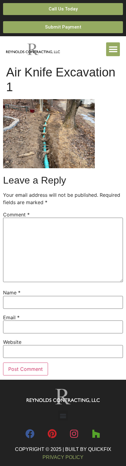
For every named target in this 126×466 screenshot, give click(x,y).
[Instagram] (74, 434)
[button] (113, 49)
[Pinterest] (52, 434)
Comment (16, 214)
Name (11, 292)
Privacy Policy (63, 457)
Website (12, 342)
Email (11, 317)
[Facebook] (30, 434)
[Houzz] (96, 434)
